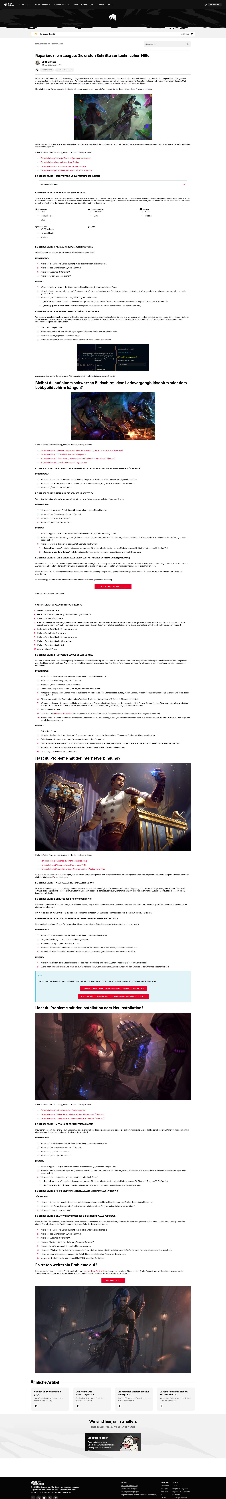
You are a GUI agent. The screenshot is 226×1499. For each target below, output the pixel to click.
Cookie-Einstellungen (129, 1489)
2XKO (174, 1486)
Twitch (163, 1498)
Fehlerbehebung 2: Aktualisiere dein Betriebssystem (63, 454)
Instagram (164, 1489)
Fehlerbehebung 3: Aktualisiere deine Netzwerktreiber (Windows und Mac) (73, 869)
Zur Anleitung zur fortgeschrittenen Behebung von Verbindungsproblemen (113, 996)
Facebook (165, 1486)
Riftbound (176, 1495)
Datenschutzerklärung (129, 1486)
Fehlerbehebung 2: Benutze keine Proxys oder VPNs (64, 865)
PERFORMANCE (57, 44)
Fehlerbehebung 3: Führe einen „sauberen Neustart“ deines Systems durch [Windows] (78, 458)
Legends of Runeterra (181, 1492)
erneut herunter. (63, 713)
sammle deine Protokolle (94, 1271)
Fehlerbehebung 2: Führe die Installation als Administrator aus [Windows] (72, 1114)
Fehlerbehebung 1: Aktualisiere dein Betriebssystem (63, 1110)
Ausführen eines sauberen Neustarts (113, 586)
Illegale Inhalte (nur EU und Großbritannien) (139, 1495)
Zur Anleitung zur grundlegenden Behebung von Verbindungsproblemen (113, 988)
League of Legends (180, 1489)
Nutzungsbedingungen (130, 1492)
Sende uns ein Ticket (113, 1280)
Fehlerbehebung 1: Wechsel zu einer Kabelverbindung (64, 861)
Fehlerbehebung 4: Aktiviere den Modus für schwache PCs (66, 170)
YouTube (164, 1492)
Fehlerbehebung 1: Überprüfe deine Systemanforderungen (66, 158)
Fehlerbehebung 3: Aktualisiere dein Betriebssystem (63, 166)
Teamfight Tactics (179, 1498)
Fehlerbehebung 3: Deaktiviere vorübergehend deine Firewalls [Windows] (72, 1118)
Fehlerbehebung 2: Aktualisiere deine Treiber (60, 162)
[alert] (113, 34)
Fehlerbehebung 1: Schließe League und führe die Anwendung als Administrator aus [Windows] (82, 450)
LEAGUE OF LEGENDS (42, 44)
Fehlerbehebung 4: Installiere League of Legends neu (64, 462)
